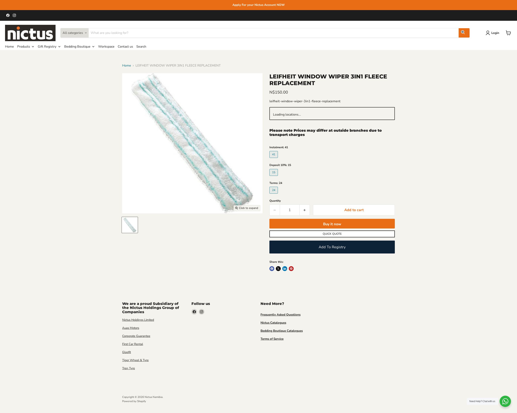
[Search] (464, 33)
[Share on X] (278, 268)
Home (126, 65)
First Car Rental (132, 344)
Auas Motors (130, 328)
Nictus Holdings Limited (138, 320)
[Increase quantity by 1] (304, 210)
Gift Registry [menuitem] (47, 46)
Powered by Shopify (134, 401)
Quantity (275, 200)
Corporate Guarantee (136, 336)
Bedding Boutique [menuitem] (77, 46)
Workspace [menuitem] (106, 46)
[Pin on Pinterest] (291, 268)
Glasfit (126, 352)
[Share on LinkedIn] (284, 268)
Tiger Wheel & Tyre (135, 360)
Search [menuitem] (141, 46)
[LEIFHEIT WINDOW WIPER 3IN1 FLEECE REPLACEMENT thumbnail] (130, 225)
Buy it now (332, 224)
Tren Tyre (128, 368)
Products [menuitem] (23, 46)
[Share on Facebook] (271, 268)
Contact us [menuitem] (125, 46)
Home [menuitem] (9, 46)
